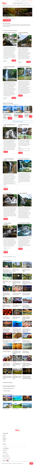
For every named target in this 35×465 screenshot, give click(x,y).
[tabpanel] (10, 40)
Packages (8, 5)
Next (16, 38)
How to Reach (24, 5)
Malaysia (4, 5)
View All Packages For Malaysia (17, 121)
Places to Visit (13, 5)
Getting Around (5, 6)
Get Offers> (10, 118)
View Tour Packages (6, 20)
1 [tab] (9, 45)
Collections (4, 439)
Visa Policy (29, 5)
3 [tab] (25, 46)
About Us (4, 441)
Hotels (4, 436)
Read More (13, 60)
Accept (31, 463)
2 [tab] (10, 45)
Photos (11, 6)
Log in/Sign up (30, 0)
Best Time (18, 5)
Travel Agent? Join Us (24, 0)
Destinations (5, 438)
